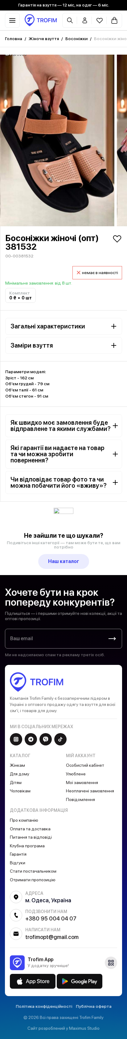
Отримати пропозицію (32, 879)
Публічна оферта (94, 1006)
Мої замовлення (82, 782)
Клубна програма (27, 845)
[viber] (45, 739)
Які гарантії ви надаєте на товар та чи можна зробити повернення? (57, 454)
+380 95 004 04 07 (50, 918)
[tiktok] (60, 739)
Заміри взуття (31, 345)
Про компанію (24, 820)
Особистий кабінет (85, 765)
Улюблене (76, 773)
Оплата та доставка (30, 828)
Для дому (19, 773)
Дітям (16, 782)
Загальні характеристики (47, 326)
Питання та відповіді (31, 837)
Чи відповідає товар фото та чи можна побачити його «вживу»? (58, 482)
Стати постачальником (33, 871)
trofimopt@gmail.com (52, 937)
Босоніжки (76, 38)
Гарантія (18, 854)
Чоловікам (20, 790)
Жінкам (17, 765)
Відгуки (17, 862)
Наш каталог (63, 561)
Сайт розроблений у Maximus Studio (63, 1028)
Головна (13, 38)
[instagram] (16, 739)
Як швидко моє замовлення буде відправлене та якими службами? (60, 425)
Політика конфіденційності (44, 1006)
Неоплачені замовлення (90, 790)
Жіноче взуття (44, 38)
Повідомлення (80, 799)
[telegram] (31, 739)
